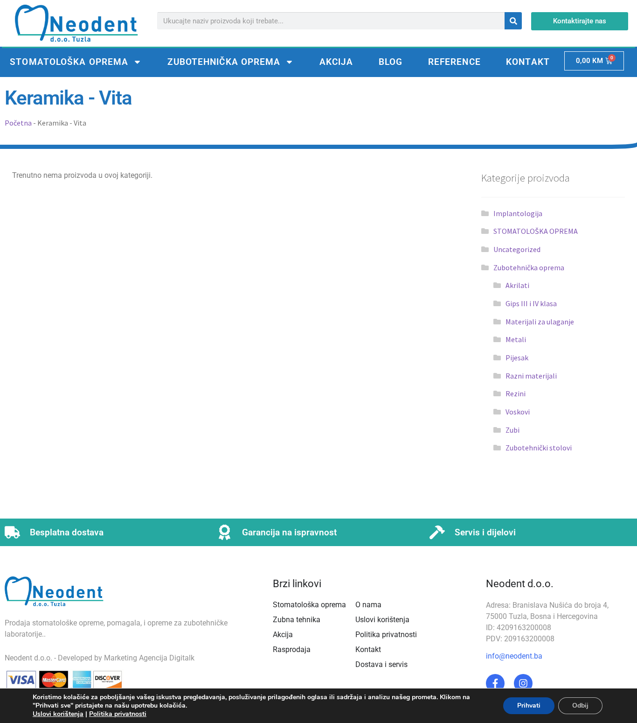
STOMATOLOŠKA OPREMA (69, 61)
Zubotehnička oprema (224, 61)
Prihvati (528, 705)
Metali (515, 339)
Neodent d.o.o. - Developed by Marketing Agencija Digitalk (99, 657)
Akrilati (517, 285)
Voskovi (517, 411)
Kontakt (528, 61)
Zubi (512, 430)
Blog (390, 61)
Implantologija (517, 213)
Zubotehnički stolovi (538, 447)
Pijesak (516, 357)
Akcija (336, 61)
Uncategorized (516, 249)
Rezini (515, 393)
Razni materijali (531, 375)
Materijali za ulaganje (539, 321)
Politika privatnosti (117, 713)
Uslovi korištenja (58, 713)
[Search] (513, 20)
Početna (18, 122)
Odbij (580, 705)
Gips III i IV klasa (531, 303)
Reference (454, 61)
